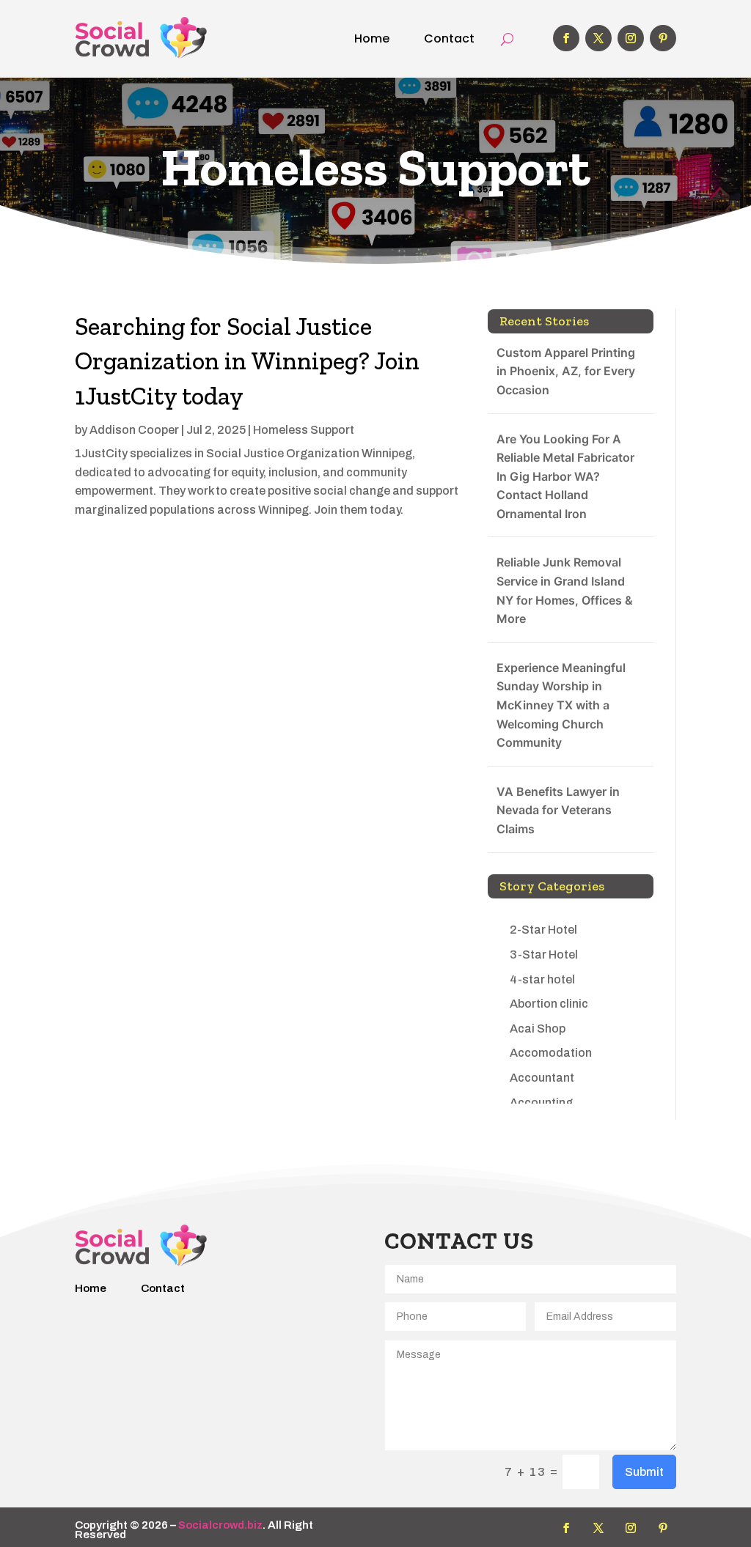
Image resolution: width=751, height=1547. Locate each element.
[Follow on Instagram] (631, 38)
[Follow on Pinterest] (663, 38)
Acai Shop (537, 1028)
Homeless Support (303, 430)
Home (371, 38)
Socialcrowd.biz (220, 1525)
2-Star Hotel (543, 929)
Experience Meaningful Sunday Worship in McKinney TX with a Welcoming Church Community (561, 705)
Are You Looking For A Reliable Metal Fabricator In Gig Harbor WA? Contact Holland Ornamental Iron (565, 476)
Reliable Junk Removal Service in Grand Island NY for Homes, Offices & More (565, 590)
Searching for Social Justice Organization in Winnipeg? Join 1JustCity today (247, 361)
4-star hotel (542, 979)
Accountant (542, 1077)
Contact (449, 38)
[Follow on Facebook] (566, 38)
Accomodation (551, 1052)
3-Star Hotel (544, 954)
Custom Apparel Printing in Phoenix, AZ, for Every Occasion (566, 371)
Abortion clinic (549, 1003)
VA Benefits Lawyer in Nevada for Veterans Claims (558, 810)
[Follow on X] (598, 38)
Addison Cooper (134, 430)
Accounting (541, 1102)
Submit (644, 1472)
